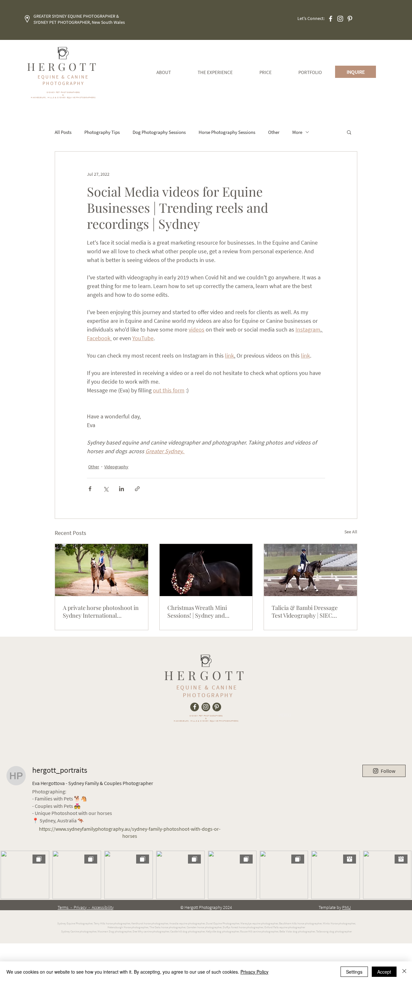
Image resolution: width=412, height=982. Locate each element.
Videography (116, 467)
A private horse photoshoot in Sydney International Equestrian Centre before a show (101, 611)
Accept (384, 971)
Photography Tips (102, 132)
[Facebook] (330, 19)
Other (273, 132)
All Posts (63, 132)
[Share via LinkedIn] (121, 489)
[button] (349, 132)
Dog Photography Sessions (159, 132)
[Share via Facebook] (90, 489)
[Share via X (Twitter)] (106, 489)
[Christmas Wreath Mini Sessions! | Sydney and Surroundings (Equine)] (206, 570)
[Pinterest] (350, 19)
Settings (354, 971)
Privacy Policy (254, 971)
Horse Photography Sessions (227, 132)
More (297, 132)
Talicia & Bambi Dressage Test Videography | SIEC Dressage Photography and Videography (307, 611)
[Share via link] (137, 489)
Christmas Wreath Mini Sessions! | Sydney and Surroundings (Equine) (197, 611)
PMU (346, 907)
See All (350, 532)
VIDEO (284, 715)
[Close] (404, 972)
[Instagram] (340, 19)
